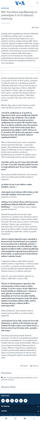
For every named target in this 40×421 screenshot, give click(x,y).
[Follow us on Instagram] (12, 401)
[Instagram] (15, 418)
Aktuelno (5, 8)
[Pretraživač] (34, 418)
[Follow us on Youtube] (16, 401)
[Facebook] (6, 418)
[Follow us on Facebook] (3, 401)
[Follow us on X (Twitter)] (7, 401)
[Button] (35, 27)
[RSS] (21, 401)
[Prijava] (25, 401)
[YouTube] (25, 418)
